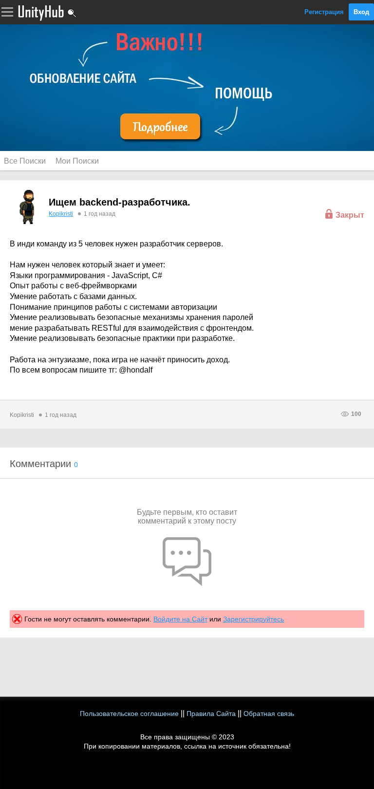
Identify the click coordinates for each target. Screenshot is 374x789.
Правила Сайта (211, 713)
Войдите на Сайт (180, 619)
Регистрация (324, 12)
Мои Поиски (77, 161)
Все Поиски (25, 161)
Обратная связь (268, 713)
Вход (361, 12)
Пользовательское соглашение (129, 713)
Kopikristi (61, 213)
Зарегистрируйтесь (253, 619)
